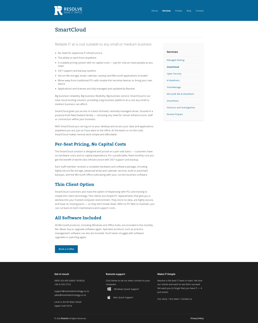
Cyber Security (174, 73)
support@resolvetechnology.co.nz (71, 291)
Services (166, 10)
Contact (200, 10)
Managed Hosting (175, 60)
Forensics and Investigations (181, 107)
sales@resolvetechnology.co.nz (70, 294)
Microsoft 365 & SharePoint (180, 94)
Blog (189, 10)
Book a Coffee (66, 249)
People (178, 10)
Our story (162, 298)
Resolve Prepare (175, 114)
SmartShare (173, 101)
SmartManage (174, 87)
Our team (174, 298)
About (154, 10)
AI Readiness (173, 80)
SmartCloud (173, 66)
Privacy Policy (197, 318)
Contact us (186, 298)
